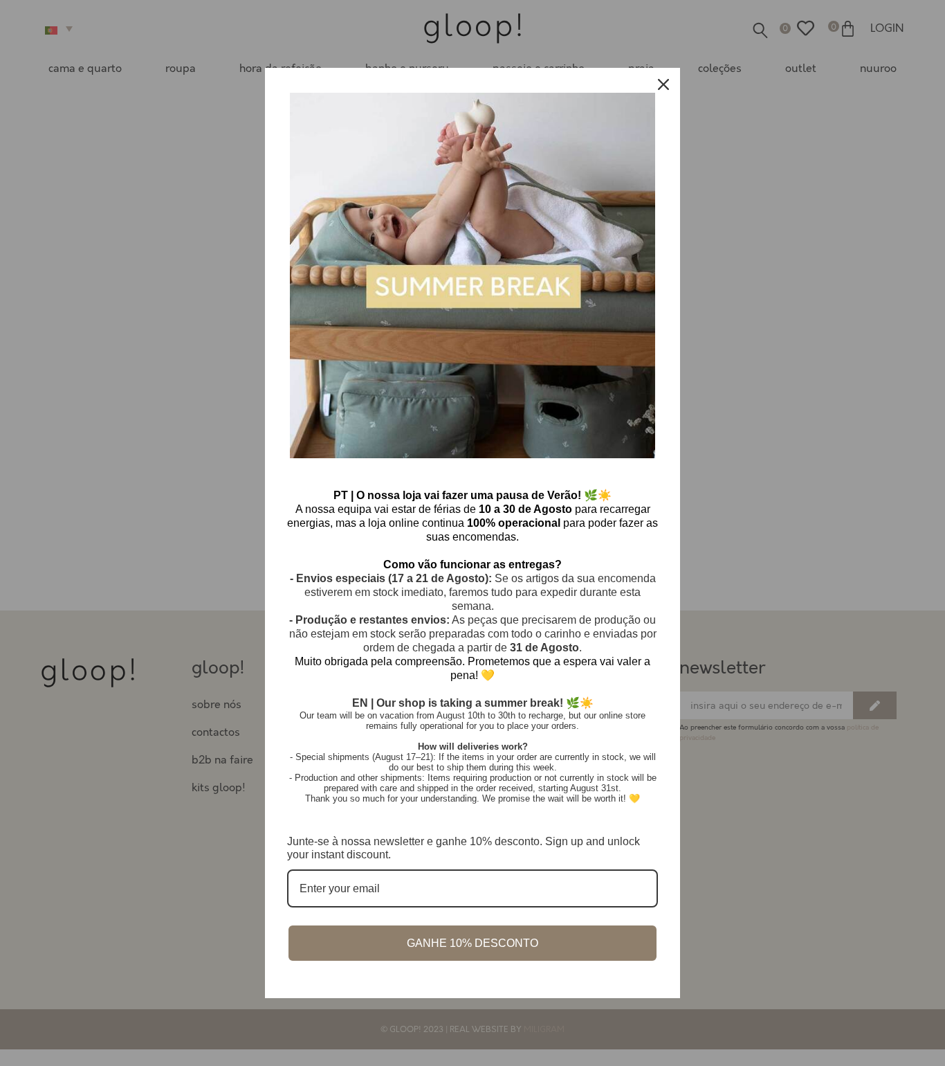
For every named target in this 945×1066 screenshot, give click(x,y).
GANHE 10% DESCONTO (472, 943)
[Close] (663, 84)
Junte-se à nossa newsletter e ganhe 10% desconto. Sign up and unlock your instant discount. (463, 847)
